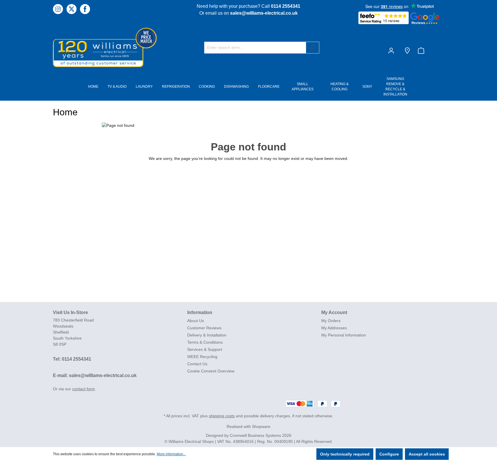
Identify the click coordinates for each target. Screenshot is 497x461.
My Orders (331, 320)
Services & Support (204, 349)
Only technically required (345, 454)
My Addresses (334, 328)
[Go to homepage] (96, 47)
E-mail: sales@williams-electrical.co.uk (95, 375)
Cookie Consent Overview (210, 371)
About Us (195, 320)
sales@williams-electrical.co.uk (264, 13)
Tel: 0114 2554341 (72, 359)
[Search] (312, 47)
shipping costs (222, 416)
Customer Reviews (204, 328)
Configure (389, 454)
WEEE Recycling (202, 356)
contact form (83, 389)
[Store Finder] (407, 50)
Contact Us (197, 363)
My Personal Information (343, 335)
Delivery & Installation (206, 335)
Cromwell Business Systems (255, 435)
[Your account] (392, 50)
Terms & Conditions (205, 342)
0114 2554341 (285, 6)
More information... (171, 454)
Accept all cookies (427, 454)
